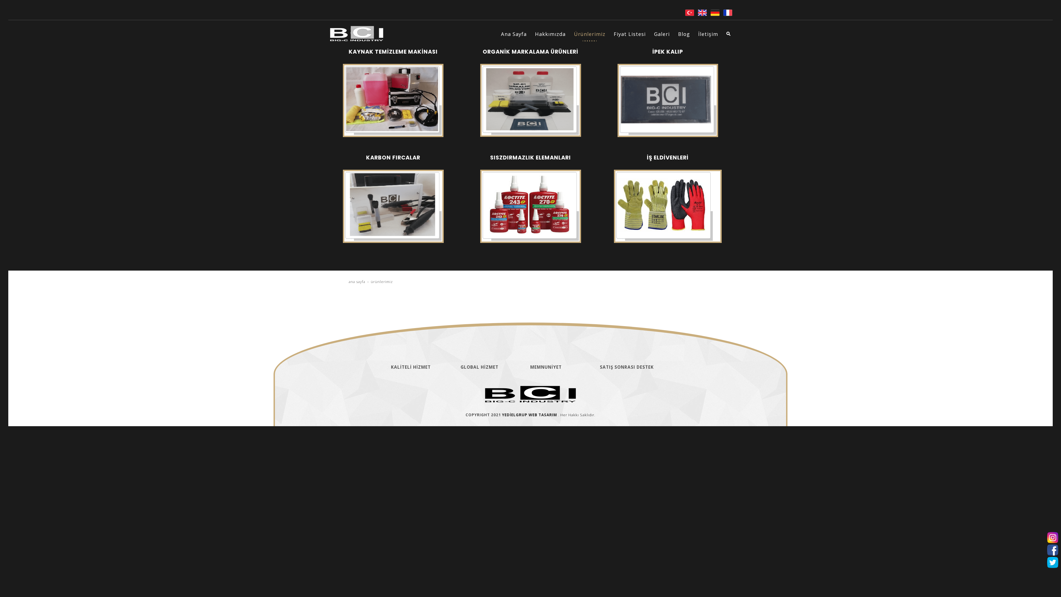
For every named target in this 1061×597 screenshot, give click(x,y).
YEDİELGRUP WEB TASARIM (529, 414)
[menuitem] (514, 34)
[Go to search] (725, 33)
